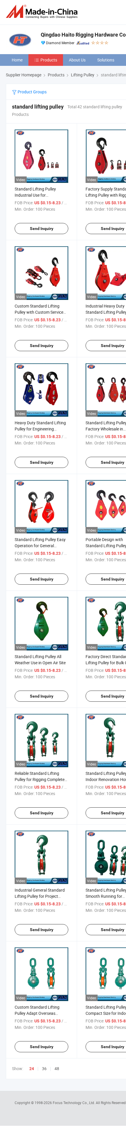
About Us (77, 60)
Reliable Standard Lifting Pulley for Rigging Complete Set (39, 779)
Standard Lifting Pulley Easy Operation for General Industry (40, 546)
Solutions (105, 60)
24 (31, 1068)
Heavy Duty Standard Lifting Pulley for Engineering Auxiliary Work (40, 429)
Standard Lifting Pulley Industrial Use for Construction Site (35, 195)
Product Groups (32, 92)
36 (44, 1068)
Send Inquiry (41, 228)
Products (48, 60)
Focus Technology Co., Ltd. (74, 1102)
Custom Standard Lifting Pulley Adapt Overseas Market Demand (37, 1013)
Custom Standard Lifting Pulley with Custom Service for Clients (39, 312)
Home (17, 60)
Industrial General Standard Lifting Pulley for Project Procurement (40, 896)
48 (57, 1068)
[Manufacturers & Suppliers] (43, 11)
